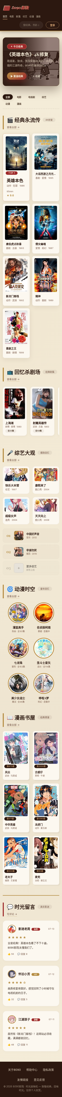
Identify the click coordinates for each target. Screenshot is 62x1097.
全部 (8, 97)
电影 (11, 16)
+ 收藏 (36, 76)
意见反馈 (39, 1079)
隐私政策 (48, 1069)
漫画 (38, 16)
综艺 (25, 16)
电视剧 (31, 97)
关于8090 (14, 1069)
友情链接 (22, 1079)
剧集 (18, 16)
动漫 (31, 16)
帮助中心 (31, 1069)
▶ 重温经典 (17, 76)
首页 (5, 16)
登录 (52, 25)
